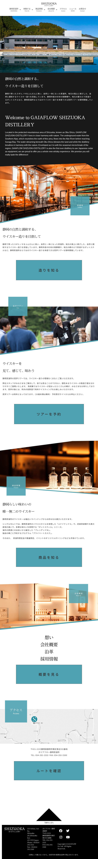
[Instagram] (61, 837)
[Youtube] (68, 837)
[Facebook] (61, 830)
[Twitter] (68, 830)
